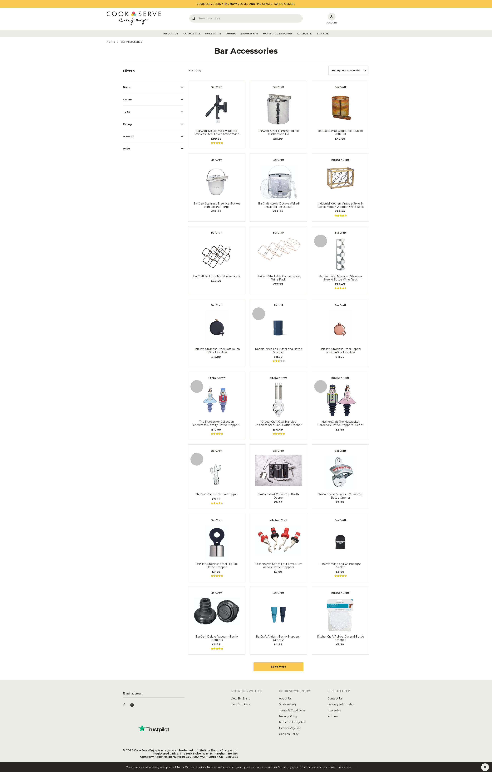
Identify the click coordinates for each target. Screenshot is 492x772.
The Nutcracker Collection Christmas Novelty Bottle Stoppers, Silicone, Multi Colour (216, 423)
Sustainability (288, 704)
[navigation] (153, 110)
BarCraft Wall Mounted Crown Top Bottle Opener (340, 496)
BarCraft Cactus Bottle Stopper (217, 494)
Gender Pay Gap (290, 728)
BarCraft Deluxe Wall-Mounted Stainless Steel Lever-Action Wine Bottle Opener (216, 132)
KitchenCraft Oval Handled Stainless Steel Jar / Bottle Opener (279, 423)
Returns (332, 716)
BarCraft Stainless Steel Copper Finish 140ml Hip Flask (340, 350)
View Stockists (240, 704)
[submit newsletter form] (182, 693)
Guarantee (334, 710)
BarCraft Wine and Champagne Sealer (340, 565)
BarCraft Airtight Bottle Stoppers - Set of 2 (278, 638)
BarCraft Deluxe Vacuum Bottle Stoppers (216, 638)
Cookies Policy (288, 734)
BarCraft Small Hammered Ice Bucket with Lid (278, 132)
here (355, 767)
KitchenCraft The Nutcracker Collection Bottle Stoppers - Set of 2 (340, 423)
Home (110, 41)
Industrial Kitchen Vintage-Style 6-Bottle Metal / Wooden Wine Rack (340, 205)
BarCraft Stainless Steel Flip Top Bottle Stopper (217, 565)
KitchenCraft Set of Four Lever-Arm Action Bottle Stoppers (278, 565)
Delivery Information (341, 704)
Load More (278, 666)
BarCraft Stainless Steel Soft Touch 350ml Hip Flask (217, 350)
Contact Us (334, 698)
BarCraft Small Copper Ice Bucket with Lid (340, 132)
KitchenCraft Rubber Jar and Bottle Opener (340, 638)
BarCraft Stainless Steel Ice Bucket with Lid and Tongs (216, 205)
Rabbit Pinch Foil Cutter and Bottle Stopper (278, 350)
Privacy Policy (288, 716)
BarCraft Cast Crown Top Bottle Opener (278, 496)
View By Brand (240, 698)
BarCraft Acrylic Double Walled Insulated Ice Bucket (278, 205)
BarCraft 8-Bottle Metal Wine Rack (216, 276)
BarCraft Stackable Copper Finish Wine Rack (278, 278)
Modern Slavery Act (292, 722)
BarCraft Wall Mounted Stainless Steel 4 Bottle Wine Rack (340, 278)
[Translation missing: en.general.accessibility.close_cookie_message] (485, 767)
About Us (285, 698)
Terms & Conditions (292, 710)
